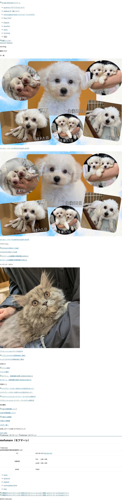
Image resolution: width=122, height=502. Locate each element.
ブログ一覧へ (4, 425)
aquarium (7, 478)
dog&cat (6, 482)
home (5, 475)
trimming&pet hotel (10, 485)
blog (5, 489)
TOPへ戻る (3, 433)
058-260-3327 (48, 453)
